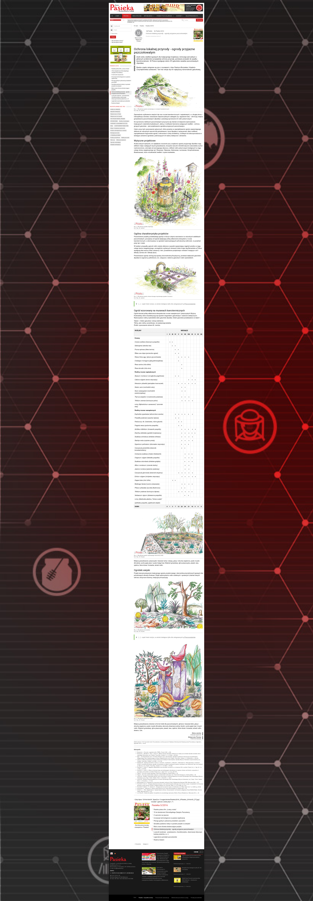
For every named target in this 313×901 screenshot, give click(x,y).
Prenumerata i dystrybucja (162, 897)
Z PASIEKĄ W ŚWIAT (115, 135)
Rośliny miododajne (124, 121)
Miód (111, 126)
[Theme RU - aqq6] (122, 8)
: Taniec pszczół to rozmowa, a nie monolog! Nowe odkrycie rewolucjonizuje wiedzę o (150, 20)
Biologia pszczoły (114, 133)
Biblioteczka (137, 16)
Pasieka (126, 16)
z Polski (175, 861)
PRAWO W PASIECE (115, 144)
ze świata (184, 871)
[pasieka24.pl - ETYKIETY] (173, 7)
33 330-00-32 (130, 873)
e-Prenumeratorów (189, 304)
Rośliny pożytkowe (115, 137)
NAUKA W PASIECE (115, 111)
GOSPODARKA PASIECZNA (121, 126)
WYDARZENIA (114, 121)
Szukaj (200, 20)
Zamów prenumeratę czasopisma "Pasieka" (142, 826)
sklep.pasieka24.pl (192, 16)
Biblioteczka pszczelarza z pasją (179, 897)
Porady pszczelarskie (164, 16)
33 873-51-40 (115, 873)
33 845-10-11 (122, 873)
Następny (202, 852)
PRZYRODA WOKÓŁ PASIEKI (117, 118)
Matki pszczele (125, 137)
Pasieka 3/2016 (150, 25)
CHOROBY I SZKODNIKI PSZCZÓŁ (118, 123)
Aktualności (148, 16)
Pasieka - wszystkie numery (146, 897)
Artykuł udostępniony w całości (118, 130)
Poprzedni (200, 852)
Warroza (112, 140)
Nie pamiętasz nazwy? (117, 40)
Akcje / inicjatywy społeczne (117, 128)
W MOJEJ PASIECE (115, 109)
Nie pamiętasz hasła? (117, 42)
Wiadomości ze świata (116, 116)
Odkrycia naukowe (121, 140)
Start (117, 16)
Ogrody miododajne (115, 142)
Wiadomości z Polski (115, 114)
